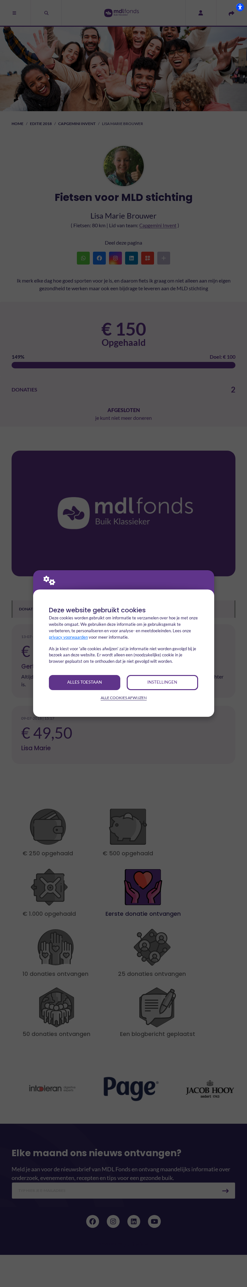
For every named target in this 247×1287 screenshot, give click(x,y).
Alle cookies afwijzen (124, 698)
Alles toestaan (84, 682)
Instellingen (162, 682)
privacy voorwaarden (68, 637)
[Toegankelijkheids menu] (240, 7)
